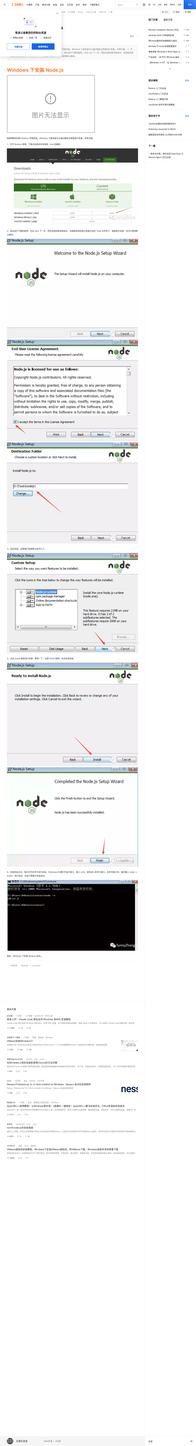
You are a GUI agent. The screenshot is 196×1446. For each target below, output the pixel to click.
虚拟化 (41, 1037)
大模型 (29, 4)
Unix (36, 1059)
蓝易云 (9, 1124)
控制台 (172, 4)
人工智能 (28, 1015)
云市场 (70, 4)
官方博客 (71, 12)
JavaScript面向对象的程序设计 (162, 123)
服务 (85, 4)
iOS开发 (40, 1080)
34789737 (11, 1145)
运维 (20, 1145)
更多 (187, 80)
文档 (159, 4)
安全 (25, 1080)
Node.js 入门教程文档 (158, 99)
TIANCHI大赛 (91, 12)
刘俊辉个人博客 (13, 1037)
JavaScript (36, 965)
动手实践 (61, 12)
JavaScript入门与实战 (158, 93)
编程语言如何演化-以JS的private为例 (165, 134)
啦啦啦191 (11, 1102)
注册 (179, 4)
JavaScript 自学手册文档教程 (162, 104)
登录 (190, 4)
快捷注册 (18, 46)
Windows (24, 965)
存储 (34, 1037)
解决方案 (46, 4)
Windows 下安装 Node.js (35, 70)
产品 (37, 4)
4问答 (58, 1441)
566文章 (48, 1441)
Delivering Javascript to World (162, 129)
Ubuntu (29, 1059)
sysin (9, 1080)
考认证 (80, 12)
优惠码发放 (22, 1441)
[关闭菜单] (4, 4)
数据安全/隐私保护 (41, 1102)
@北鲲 (9, 1015)
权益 (55, 4)
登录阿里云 (43, 46)
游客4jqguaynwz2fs (15, 1059)
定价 (62, 4)
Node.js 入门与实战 (157, 88)
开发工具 (49, 1015)
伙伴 (78, 4)
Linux (42, 1059)
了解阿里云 (95, 4)
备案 (165, 4)
